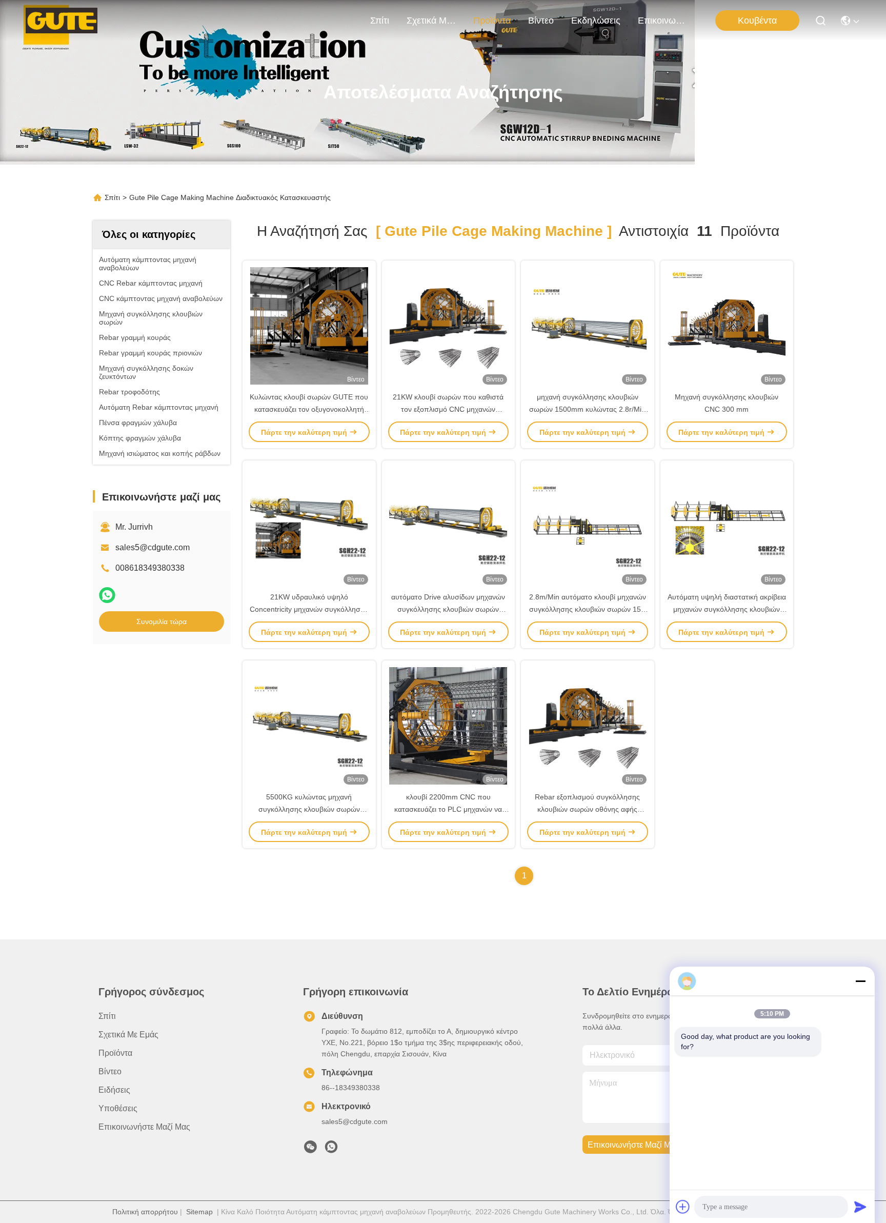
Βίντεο (541, 20)
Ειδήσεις (114, 1090)
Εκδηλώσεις (595, 20)
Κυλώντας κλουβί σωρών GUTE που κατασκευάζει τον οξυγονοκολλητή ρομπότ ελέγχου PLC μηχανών (309, 409)
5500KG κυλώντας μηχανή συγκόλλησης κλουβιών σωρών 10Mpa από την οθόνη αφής (309, 809)
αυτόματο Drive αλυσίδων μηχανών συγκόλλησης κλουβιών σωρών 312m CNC (448, 609)
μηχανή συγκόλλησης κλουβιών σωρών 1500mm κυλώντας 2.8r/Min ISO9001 (587, 409)
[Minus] (860, 981)
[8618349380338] (331, 1150)
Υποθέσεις (117, 1108)
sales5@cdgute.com (152, 547)
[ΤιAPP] (107, 595)
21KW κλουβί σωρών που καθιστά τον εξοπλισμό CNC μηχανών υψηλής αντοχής (448, 409)
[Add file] (683, 1206)
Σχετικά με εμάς (431, 20)
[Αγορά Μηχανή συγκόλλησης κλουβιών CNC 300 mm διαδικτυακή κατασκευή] (727, 326)
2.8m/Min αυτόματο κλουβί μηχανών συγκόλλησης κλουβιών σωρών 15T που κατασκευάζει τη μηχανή (587, 609)
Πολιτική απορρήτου (145, 1212)
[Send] (860, 1206)
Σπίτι (379, 20)
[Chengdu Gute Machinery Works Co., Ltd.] (61, 20)
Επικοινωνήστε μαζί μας (662, 20)
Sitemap (199, 1212)
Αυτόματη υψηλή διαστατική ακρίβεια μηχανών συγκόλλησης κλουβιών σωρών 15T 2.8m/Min (727, 609)
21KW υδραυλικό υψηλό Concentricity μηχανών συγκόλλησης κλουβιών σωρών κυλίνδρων (309, 609)
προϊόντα (492, 20)
